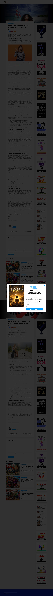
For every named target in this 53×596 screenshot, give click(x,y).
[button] (44, 285)
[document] (26, 298)
